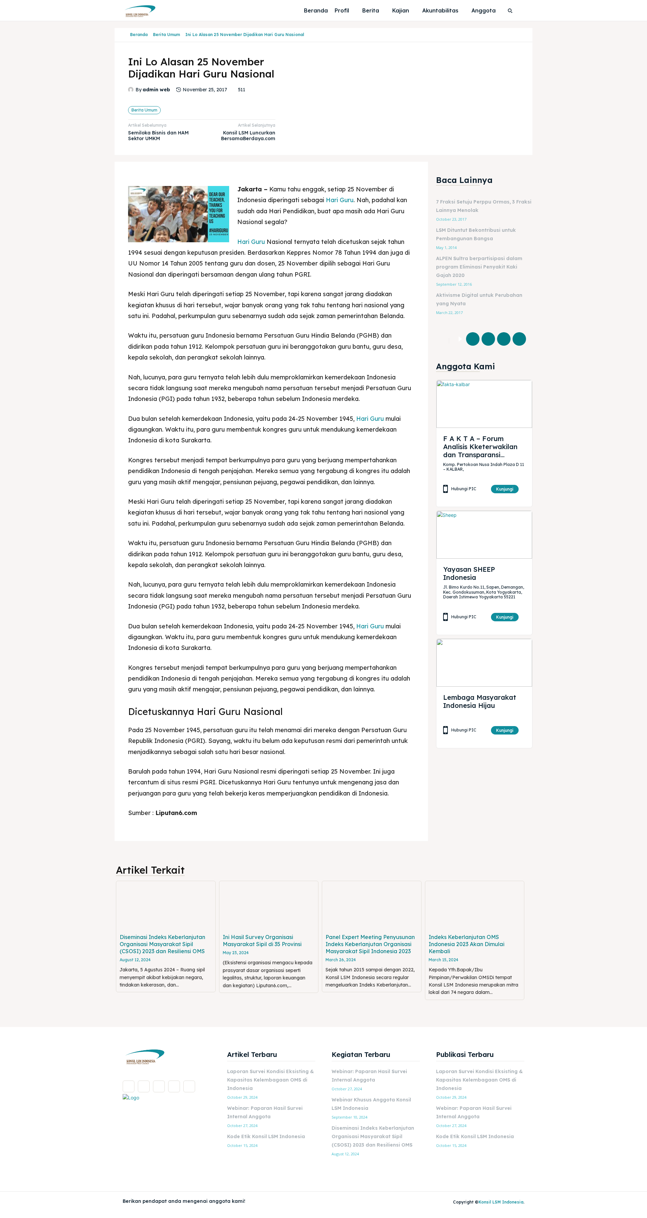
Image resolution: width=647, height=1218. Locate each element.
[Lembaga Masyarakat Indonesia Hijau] (484, 663)
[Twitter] (488, 339)
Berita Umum (166, 34)
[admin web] (131, 89)
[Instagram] (144, 1086)
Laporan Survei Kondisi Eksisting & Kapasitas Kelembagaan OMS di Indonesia (270, 1079)
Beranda (139, 34)
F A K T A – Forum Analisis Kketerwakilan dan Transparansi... (480, 446)
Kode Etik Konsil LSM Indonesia (266, 1136)
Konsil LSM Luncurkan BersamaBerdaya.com (248, 136)
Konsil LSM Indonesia (501, 1202)
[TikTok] (159, 1086)
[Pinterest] (504, 339)
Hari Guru (339, 200)
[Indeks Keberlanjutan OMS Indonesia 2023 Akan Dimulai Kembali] (474, 906)
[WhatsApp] (519, 339)
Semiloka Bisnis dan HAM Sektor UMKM (158, 136)
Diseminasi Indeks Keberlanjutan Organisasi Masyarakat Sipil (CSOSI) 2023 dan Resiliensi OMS (162, 944)
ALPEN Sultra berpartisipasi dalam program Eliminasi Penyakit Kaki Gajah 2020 (479, 266)
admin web (156, 90)
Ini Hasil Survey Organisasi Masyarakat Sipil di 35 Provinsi (262, 940)
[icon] (125, 35)
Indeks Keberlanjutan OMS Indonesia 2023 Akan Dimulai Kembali (466, 944)
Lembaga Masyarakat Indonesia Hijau (479, 701)
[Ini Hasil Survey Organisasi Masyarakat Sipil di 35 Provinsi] (268, 906)
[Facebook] (473, 339)
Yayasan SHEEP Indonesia (469, 573)
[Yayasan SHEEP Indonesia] (484, 535)
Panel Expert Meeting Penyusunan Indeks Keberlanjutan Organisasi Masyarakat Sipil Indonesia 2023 (370, 944)
